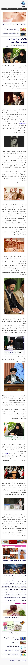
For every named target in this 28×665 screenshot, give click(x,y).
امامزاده (6, 454)
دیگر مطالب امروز (5, 546)
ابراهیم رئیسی (22, 123)
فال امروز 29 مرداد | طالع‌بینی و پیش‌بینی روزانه (15, 600)
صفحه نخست (23, 9)
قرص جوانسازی (13, 660)
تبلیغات (7, 9)
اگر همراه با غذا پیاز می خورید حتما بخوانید (14, 618)
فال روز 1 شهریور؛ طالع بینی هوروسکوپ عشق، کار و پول (14, 577)
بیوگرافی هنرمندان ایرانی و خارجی (15, 45)
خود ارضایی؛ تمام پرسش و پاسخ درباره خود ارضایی (14, 24)
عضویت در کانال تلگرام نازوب (13, 646)
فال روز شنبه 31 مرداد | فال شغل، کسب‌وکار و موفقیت (14, 586)
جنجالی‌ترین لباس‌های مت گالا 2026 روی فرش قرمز (14, 584)
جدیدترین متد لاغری (22, 660)
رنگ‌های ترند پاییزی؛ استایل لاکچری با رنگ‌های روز (14, 560)
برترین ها (12, 9)
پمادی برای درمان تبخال (14, 642)
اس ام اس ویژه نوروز (14, 633)
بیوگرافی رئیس (23, 66)
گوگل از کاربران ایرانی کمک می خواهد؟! (11, 655)
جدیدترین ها (17, 9)
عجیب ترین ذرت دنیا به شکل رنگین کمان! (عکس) (15, 595)
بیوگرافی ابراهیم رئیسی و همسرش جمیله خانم (17, 40)
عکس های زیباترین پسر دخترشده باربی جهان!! (15, 592)
